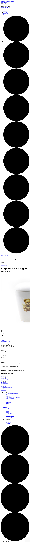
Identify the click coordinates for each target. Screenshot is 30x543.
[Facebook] (16, 41)
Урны (7, 412)
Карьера (8, 403)
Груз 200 (8, 396)
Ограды (8, 414)
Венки (7, 411)
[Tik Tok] (16, 173)
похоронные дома (7, 1)
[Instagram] (16, 120)
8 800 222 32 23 (4, 255)
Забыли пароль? (4, 263)
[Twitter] (16, 200)
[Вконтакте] (16, 94)
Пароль (15, 259)
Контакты (5, 14)
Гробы (7, 408)
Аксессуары (9, 417)
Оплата (8, 423)
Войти (2, 262)
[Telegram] (16, 147)
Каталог (5, 11)
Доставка (8, 422)
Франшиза (5, 13)
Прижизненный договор (12, 393)
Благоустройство (10, 416)
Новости (8, 404)
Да (1, 7)
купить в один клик (5, 341)
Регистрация (4, 265)
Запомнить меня (6, 261)
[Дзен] (16, 253)
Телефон (16, 258)
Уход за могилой (10, 398)
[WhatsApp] (16, 226)
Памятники (9, 413)
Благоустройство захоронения (13, 397)
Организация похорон (11, 394)
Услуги (5, 12)
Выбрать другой (6, 7)
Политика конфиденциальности (13, 421)
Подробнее (3, 378)
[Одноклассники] (16, 67)
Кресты (8, 409)
